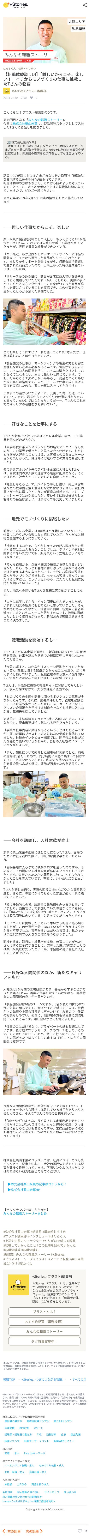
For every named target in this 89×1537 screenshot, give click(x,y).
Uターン (38, 1427)
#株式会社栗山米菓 (16, 1231)
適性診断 (24, 1427)
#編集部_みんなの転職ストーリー (26, 1254)
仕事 (63, 1434)
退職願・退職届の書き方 (18, 1434)
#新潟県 (36, 1231)
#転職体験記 (29, 1250)
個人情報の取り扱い (28, 1492)
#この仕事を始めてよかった (56, 1245)
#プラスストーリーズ (18, 1259)
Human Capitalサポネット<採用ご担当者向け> (28, 1501)
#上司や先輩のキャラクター (22, 1240)
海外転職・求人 (38, 1472)
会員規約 (7, 1492)
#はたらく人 (57, 1236)
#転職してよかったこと (19, 1245)
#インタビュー (38, 1236)
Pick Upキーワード (34, 1453)
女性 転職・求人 (14, 1472)
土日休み (22, 1484)
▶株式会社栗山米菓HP (24, 1189)
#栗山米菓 (77, 1259)
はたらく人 (9, 68)
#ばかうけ (10, 1263)
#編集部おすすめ (54, 1231)
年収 (39, 1434)
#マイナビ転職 (58, 1259)
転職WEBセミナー (64, 1441)
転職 (7, 1453)
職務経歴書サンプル (38, 1421)
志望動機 (9, 1427)
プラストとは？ (44, 1311)
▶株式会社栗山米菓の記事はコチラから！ (37, 1184)
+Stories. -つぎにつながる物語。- (44, 1379)
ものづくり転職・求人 (51, 1465)
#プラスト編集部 (15, 1236)
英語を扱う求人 (40, 1484)
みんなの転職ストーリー (45, 119)
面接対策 (76, 1434)
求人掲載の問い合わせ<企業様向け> (22, 1496)
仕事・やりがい (27, 68)
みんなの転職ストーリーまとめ (25, 1213)
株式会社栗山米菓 (25, 123)
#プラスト (41, 1259)
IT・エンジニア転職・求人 (19, 1465)
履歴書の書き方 (13, 1421)
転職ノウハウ (12, 1441)
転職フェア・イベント (36, 1441)
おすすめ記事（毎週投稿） (44, 1321)
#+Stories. (58, 1254)
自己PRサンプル (63, 1421)
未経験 (8, 1484)
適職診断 (51, 1434)
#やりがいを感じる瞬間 (59, 1240)
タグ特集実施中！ (44, 1341)
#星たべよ (25, 1263)
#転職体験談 (11, 1250)
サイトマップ (51, 1492)
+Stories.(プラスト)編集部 (29, 91)
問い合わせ (70, 1492)
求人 (16, 1453)
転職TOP (9, 1379)
